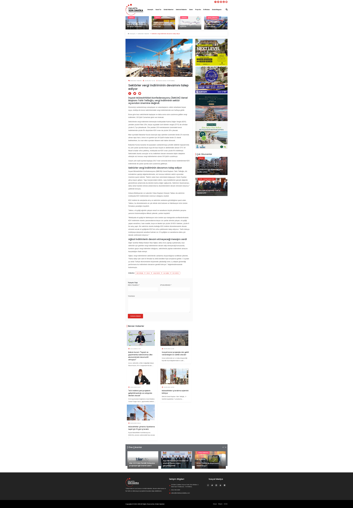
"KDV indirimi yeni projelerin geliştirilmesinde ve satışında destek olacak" (140, 393)
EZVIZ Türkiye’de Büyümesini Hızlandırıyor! (174, 464)
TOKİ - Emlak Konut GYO (206, 179)
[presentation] (223, 447)
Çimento (158, 17)
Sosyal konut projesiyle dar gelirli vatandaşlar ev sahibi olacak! (175, 353)
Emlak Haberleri (168, 10)
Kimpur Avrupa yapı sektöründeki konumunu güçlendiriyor (188, 24)
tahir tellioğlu (140, 273)
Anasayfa (150, 10)
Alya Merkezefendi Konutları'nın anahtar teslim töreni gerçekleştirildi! (142, 463)
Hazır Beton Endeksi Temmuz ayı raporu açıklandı (161, 24)
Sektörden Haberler (143, 33)
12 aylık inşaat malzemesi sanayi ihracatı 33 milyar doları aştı (136, 24)
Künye (215, 504)
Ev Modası (206, 10)
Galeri (191, 10)
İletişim (220, 504)
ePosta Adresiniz (165, 285)
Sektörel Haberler (181, 10)
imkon (148, 273)
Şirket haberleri (186, 17)
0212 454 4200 (175, 490)
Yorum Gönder (135, 316)
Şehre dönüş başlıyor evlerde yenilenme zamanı (215, 25)
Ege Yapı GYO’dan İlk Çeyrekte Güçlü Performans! (209, 464)
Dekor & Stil (211, 17)
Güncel (131, 17)
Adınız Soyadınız (134, 285)
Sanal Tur (158, 10)
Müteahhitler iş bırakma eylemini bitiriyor (175, 391)
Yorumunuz (131, 296)
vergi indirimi (156, 273)
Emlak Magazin (216, 10)
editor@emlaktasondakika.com (180, 493)
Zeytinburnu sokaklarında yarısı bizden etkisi (210, 170)
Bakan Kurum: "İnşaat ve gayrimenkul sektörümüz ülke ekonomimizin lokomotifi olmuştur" (140, 356)
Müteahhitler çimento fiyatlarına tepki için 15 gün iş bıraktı (141, 428)
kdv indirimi (175, 273)
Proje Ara (198, 10)
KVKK (226, 504)
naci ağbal (166, 273)
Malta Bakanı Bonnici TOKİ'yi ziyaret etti (208, 191)
